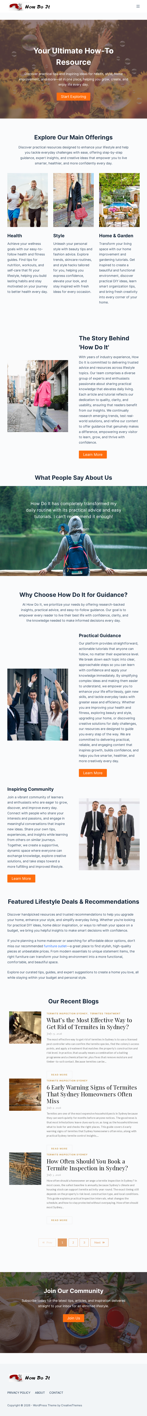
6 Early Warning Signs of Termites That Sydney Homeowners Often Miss (92, 1094)
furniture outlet (55, 946)
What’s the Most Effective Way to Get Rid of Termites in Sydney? (89, 1023)
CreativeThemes (71, 1405)
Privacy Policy (18, 1392)
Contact (56, 1392)
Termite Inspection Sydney (68, 1013)
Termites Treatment (105, 1013)
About (40, 1392)
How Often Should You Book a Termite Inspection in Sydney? (87, 1164)
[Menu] (138, 6)
